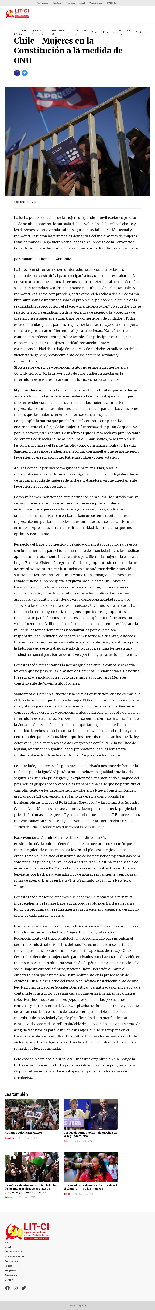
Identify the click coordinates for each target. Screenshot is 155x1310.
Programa (108, 32)
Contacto (141, 32)
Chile (66, 1141)
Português (42, 3)
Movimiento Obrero (58, 32)
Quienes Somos (36, 32)
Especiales (125, 30)
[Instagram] (15, 1287)
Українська (95, 3)
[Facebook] (8, 1287)
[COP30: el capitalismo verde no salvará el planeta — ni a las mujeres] (91, 1167)
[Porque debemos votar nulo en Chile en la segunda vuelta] (91, 1114)
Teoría (95, 32)
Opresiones (80, 30)
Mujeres (8, 1197)
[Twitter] (24, 1287)
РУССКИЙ (112, 3)
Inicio (12, 32)
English (57, 3)
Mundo (23, 30)
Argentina (9, 1138)
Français (70, 3)
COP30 (67, 1194)
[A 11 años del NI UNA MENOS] (32, 1114)
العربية (82, 3)
